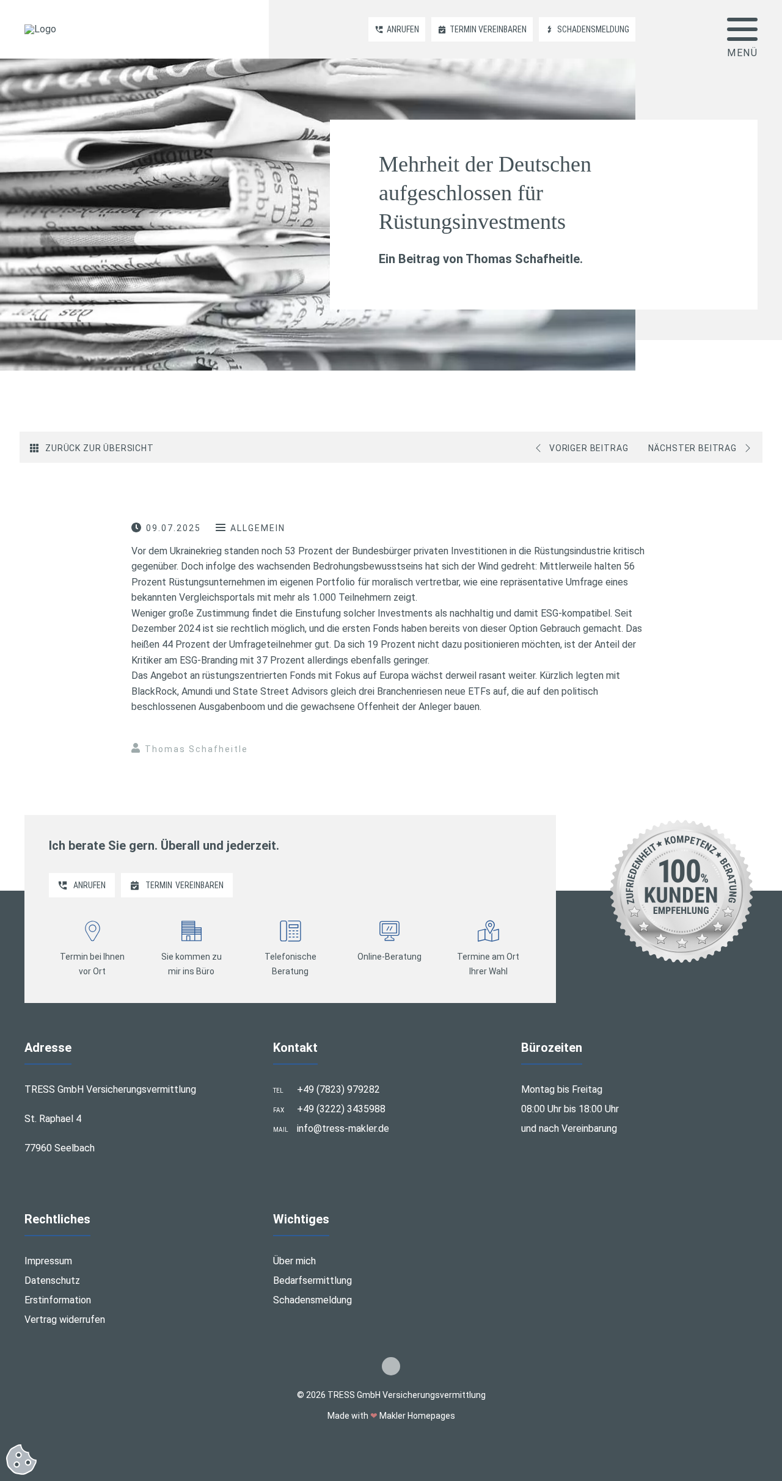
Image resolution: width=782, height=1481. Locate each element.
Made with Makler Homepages (391, 1416)
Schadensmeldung (312, 1300)
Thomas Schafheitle (196, 749)
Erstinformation (57, 1300)
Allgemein (257, 528)
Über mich (294, 1261)
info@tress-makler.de (343, 1128)
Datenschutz (52, 1280)
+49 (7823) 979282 (338, 1089)
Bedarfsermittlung (312, 1280)
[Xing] (391, 1366)
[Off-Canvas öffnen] (742, 29)
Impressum (48, 1261)
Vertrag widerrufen (64, 1319)
